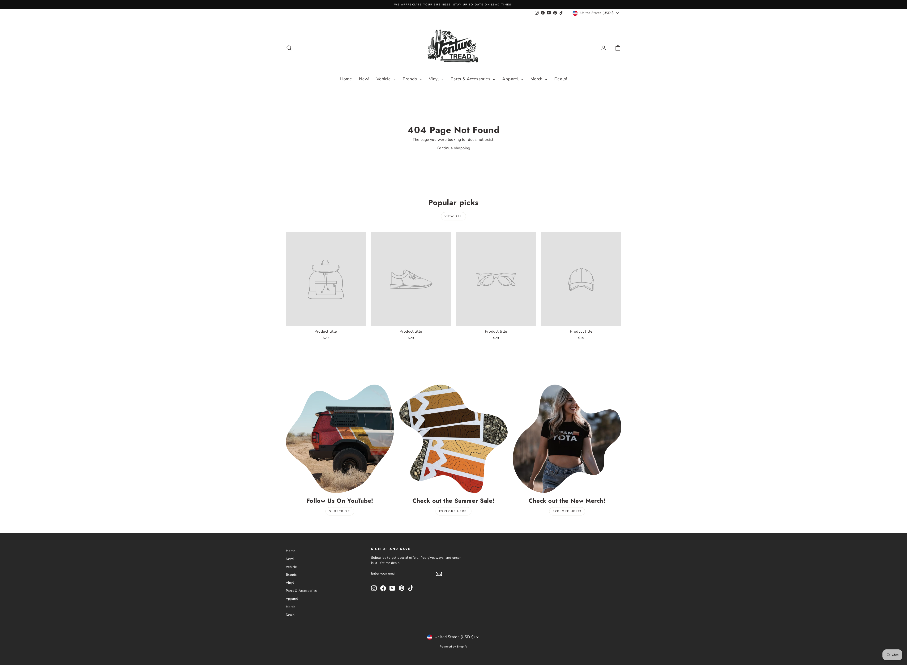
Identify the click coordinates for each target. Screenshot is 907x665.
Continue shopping (453, 148)
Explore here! (453, 511)
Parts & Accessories (471, 79)
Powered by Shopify (453, 646)
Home (346, 79)
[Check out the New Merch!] (567, 439)
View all (453, 216)
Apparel (511, 79)
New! (364, 79)
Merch (537, 79)
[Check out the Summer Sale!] (453, 439)
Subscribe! (340, 511)
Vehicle (384, 79)
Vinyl (434, 79)
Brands (410, 79)
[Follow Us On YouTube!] (340, 439)
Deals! (560, 79)
